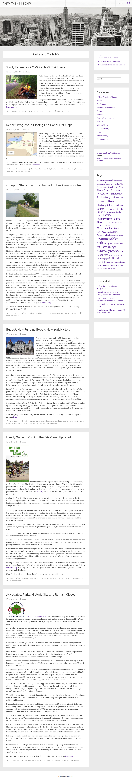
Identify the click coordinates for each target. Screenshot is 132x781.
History (100, 122)
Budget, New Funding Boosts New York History (38, 329)
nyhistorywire (106, 251)
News (99, 132)
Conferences (102, 104)
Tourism (49, 111)
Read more (11, 107)
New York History (17, 3)
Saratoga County (112, 262)
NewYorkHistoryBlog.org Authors (111, 65)
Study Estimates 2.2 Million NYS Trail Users (35, 67)
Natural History (103, 129)
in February (69, 756)
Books (11, 578)
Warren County (113, 268)
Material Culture (109, 225)
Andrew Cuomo (29, 421)
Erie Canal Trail (44, 169)
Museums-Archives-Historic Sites (36, 760)
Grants (113, 212)
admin (27, 72)
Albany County (103, 190)
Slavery (122, 262)
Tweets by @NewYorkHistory (108, 153)
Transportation (77, 578)
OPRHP (8, 423)
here (15, 417)
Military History (103, 125)
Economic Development (17, 111)
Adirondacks (113, 183)
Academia (108, 180)
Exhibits (100, 115)
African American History (107, 97)
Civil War (115, 197)
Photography (104, 259)
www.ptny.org (45, 303)
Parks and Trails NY (38, 111)
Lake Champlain (109, 223)
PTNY (39, 492)
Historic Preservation (105, 118)
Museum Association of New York (71, 421)
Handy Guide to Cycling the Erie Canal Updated (38, 437)
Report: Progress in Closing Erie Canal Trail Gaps (39, 125)
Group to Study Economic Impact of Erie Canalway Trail (44, 185)
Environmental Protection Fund (47, 421)
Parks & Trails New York (36, 616)
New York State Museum (116, 243)
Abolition (100, 180)
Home (120, 3)
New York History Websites (109, 61)
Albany (121, 187)
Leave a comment (63, 111)
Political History (32, 423)
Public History (14, 421)
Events (99, 111)
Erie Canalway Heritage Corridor (62, 169)
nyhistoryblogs (106, 247)
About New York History (108, 58)
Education (112, 205)
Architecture (116, 193)
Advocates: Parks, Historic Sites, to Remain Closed (41, 594)
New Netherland (104, 239)
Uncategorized (14, 313)
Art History (103, 197)
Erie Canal (35, 169)
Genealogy (107, 212)
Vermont (105, 268)
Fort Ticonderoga (111, 209)
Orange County (112, 255)
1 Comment (54, 423)
